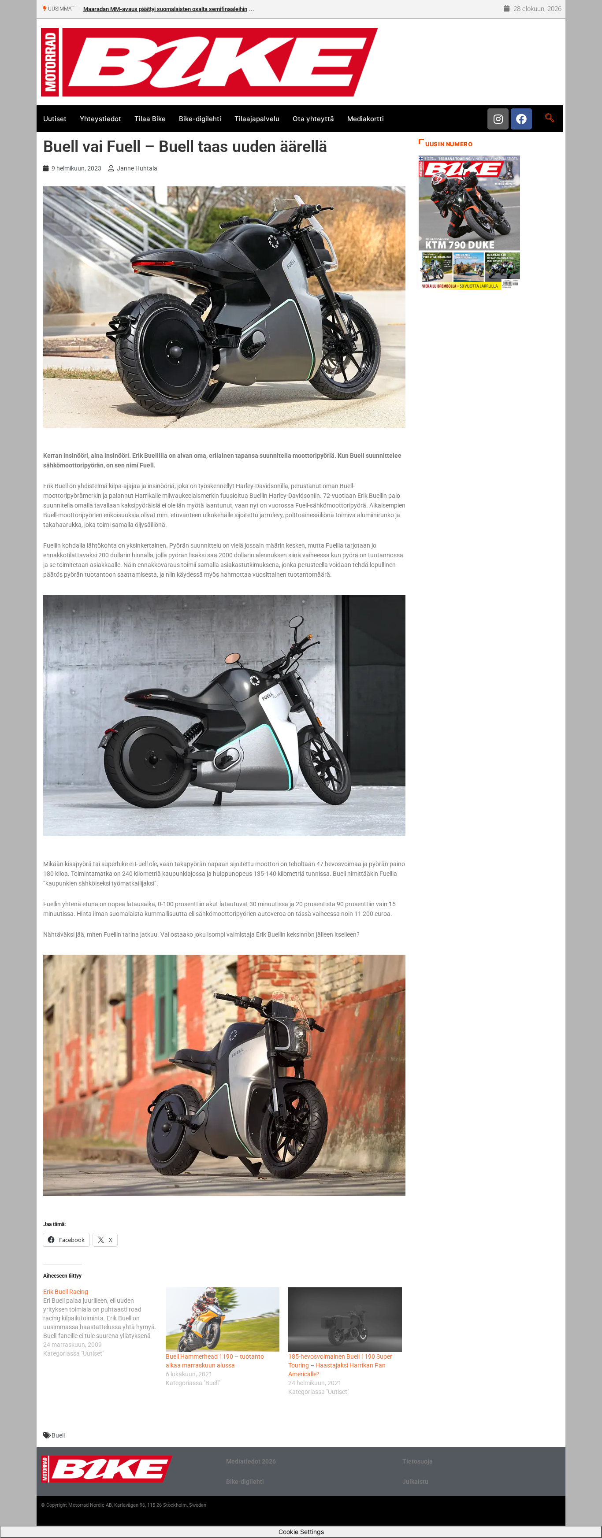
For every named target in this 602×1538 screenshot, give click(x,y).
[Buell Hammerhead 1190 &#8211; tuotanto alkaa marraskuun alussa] (222, 1319)
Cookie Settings (301, 1531)
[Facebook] (521, 119)
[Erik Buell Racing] (104, 1322)
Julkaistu (415, 1481)
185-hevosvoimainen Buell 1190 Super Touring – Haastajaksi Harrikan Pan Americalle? (340, 1365)
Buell (58, 1435)
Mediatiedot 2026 (251, 1461)
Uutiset (55, 119)
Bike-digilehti (200, 119)
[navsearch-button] (549, 118)
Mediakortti (365, 119)
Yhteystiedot (100, 119)
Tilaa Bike (150, 119)
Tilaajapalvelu (256, 119)
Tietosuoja (417, 1461)
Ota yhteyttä (313, 119)
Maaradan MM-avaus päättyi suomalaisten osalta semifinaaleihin (165, 9)
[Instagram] (498, 119)
